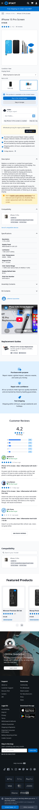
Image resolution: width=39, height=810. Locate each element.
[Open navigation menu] (2, 3)
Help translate (18, 763)
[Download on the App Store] (28, 710)
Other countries (28, 807)
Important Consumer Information (8, 731)
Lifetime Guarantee (8, 724)
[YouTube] (20, 769)
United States (9, 807)
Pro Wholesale (24, 688)
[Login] (36, 3)
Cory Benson (11, 482)
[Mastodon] (23, 769)
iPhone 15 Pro (10, 13)
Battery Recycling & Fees (9, 735)
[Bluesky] (27, 769)
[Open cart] (32, 3)
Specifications (6, 233)
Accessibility (5, 709)
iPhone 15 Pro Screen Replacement (21, 347)
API (3, 697)
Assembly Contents (8, 284)
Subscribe (33, 750)
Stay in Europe (19, 102)
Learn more (13, 668)
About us (4, 685)
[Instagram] (16, 769)
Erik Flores (10, 509)
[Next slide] (21, 625)
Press (22, 697)
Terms (3, 718)
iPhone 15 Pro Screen (23, 13)
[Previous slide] (17, 625)
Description (6, 159)
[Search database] (28, 3)
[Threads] (31, 769)
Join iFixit (30, 131)
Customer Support (7, 688)
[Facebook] (8, 769)
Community (24, 685)
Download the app (27, 706)
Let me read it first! (9, 754)
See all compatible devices (10, 227)
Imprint (4, 712)
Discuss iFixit (6, 691)
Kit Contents (6, 291)
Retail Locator (24, 691)
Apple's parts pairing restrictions (21, 196)
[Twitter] (12, 769)
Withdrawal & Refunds (9, 721)
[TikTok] (4, 769)
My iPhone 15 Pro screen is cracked (15, 121)
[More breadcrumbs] (3, 13)
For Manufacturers (26, 694)
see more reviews (19, 533)
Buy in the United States (19, 98)
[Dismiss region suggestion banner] (36, 798)
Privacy (4, 715)
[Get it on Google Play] (28, 716)
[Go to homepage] (11, 3)
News (22, 700)
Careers (4, 694)
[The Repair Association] (34, 769)
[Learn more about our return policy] (15, 151)
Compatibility (6, 209)
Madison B (10, 457)
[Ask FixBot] (33, 115)
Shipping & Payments (8, 727)
